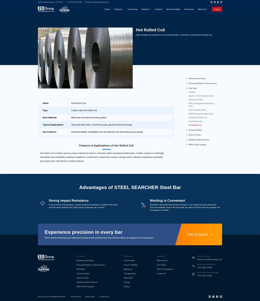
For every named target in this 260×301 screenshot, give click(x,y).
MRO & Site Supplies (85, 286)
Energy (127, 282)
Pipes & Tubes (83, 278)
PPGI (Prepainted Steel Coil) (201, 114)
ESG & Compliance (165, 269)
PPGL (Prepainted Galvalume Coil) (201, 104)
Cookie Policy (104, 297)
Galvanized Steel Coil (198, 117)
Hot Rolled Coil (195, 125)
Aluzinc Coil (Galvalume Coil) (201, 96)
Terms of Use (90, 297)
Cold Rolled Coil (195, 121)
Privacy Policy (76, 297)
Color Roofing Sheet (197, 110)
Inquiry (217, 9)
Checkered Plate (196, 100)
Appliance (128, 269)
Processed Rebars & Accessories (91, 265)
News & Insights (173, 9)
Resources (189, 9)
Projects (158, 9)
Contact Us (161, 273)
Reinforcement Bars (85, 260)
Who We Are (162, 260)
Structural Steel (83, 273)
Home (107, 9)
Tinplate (192, 92)
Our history (161, 265)
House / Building (131, 265)
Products (118, 9)
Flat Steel (81, 269)
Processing (132, 9)
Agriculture (128, 278)
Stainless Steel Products (87, 282)
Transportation (130, 273)
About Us (202, 9)
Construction (129, 260)
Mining (126, 286)
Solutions (145, 9)
